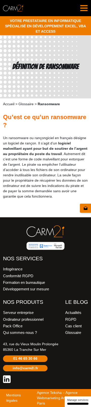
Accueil (8, 104)
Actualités (73, 313)
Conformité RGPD (18, 276)
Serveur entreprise (18, 313)
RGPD (70, 319)
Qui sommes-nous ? (20, 333)
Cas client (73, 326)
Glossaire (26, 104)
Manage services (77, 399)
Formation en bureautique (24, 283)
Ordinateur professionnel (23, 319)
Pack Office (12, 326)
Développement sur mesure (26, 289)
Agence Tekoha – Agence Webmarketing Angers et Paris (57, 398)
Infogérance (12, 269)
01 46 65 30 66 (25, 358)
